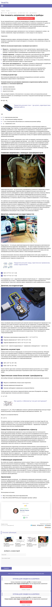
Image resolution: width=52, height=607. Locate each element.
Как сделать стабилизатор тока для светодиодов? (30, 401)
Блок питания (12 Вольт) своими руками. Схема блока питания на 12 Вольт (43, 545)
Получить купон (26, 586)
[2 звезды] (2, 525)
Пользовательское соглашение (33, 573)
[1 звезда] (1, 525)
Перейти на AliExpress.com (26, 18)
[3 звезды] (3, 525)
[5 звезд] (6, 525)
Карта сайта (41, 573)
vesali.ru (4, 2)
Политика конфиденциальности (20, 573)
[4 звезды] (5, 525)
